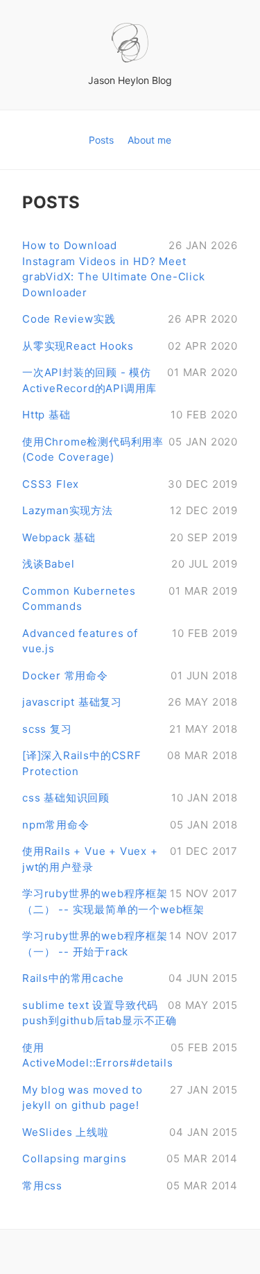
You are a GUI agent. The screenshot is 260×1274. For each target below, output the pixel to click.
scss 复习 (130, 729)
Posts (102, 140)
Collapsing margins (130, 1158)
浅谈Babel (130, 563)
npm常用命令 (130, 824)
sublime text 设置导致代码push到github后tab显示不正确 (130, 1013)
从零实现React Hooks (130, 346)
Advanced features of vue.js (130, 641)
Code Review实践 (130, 318)
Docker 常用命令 (130, 675)
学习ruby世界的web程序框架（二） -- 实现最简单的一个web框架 (130, 901)
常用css (130, 1185)
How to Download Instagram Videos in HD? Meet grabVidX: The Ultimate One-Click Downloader (130, 269)
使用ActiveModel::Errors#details (130, 1055)
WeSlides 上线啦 (130, 1132)
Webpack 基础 (130, 537)
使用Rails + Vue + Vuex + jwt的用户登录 (130, 859)
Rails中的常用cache (130, 978)
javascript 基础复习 (130, 701)
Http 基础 (130, 414)
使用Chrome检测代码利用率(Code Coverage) (130, 449)
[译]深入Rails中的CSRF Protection (130, 763)
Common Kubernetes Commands (130, 598)
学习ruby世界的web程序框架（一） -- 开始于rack (130, 943)
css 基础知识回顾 (130, 797)
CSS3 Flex (130, 484)
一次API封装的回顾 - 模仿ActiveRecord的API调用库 (130, 380)
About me (149, 140)
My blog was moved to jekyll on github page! (130, 1097)
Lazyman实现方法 (130, 510)
